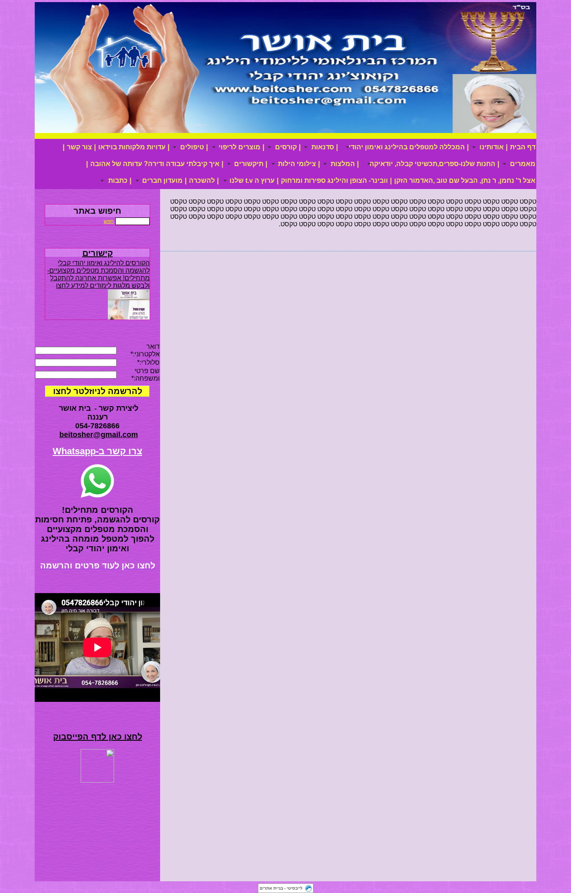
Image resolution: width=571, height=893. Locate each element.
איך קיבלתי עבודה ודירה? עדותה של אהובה (154, 163)
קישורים (97, 253)
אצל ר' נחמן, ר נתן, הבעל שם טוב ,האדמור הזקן (464, 180)
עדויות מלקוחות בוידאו (132, 147)
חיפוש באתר (97, 210)
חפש (109, 221)
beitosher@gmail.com (98, 434)
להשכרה (202, 180)
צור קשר (79, 147)
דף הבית (522, 147)
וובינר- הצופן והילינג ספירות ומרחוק (334, 180)
